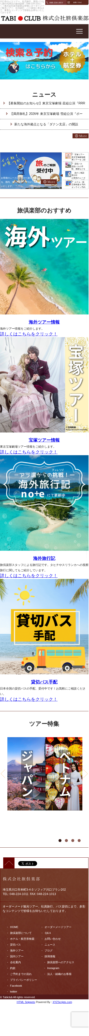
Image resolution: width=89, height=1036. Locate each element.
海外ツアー (17, 950)
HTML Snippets (26, 1002)
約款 (12, 968)
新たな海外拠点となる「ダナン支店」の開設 (46, 124)
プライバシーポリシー (23, 979)
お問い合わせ (52, 938)
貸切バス (15, 944)
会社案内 (15, 962)
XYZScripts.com (62, 1002)
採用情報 (49, 956)
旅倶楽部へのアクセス (60, 962)
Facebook (16, 985)
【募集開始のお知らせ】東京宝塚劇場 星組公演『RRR (46, 103)
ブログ (48, 950)
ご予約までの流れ (21, 973)
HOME (14, 927)
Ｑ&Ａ (47, 932)
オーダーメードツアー (58, 927)
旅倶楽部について (21, 932)
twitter (13, 991)
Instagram (53, 968)
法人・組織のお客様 (59, 973)
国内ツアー (17, 956)
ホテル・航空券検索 (22, 938)
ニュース (49, 944)
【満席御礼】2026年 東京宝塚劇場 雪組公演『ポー (46, 114)
